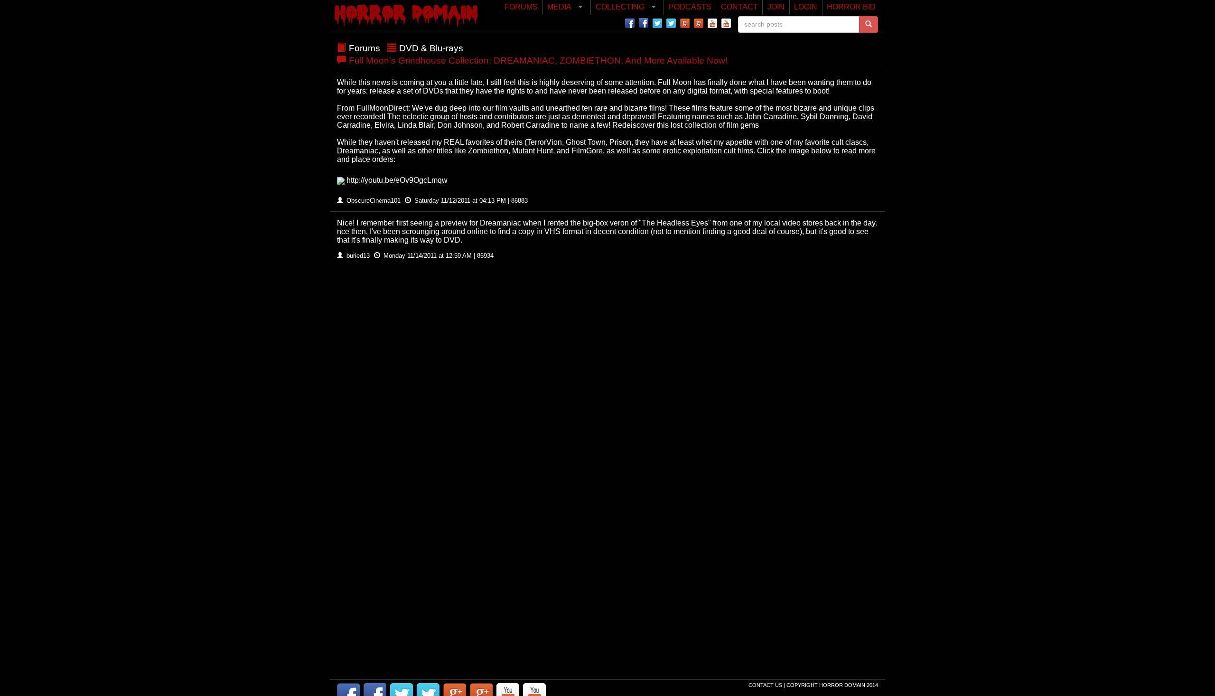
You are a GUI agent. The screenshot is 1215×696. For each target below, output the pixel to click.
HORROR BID (851, 7)
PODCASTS (690, 7)
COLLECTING (620, 7)
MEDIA (559, 7)
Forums (364, 48)
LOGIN (805, 7)
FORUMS (521, 7)
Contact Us (766, 685)
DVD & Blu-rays (431, 48)
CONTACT (739, 7)
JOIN (776, 7)
